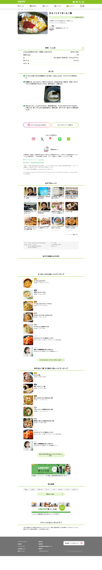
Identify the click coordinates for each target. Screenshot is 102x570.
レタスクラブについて (43, 551)
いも (31, 244)
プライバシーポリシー (22, 541)
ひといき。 (41, 160)
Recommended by (69, 234)
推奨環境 (41, 544)
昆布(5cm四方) (38, 246)
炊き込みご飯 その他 (42, 242)
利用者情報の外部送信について (45, 546)
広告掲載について (21, 548)
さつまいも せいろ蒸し (74, 172)
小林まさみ (58, 28)
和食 (55, 242)
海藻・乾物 (34, 246)
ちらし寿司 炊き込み (27, 173)
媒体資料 (41, 548)
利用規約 (20, 544)
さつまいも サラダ (33, 172)
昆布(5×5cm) (26, 55)
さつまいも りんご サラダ (41, 172)
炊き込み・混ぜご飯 (35, 242)
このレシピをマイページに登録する (65, 125)
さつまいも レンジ (66, 172)
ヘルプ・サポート (21, 546)
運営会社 (41, 541)
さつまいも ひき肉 (60, 172)
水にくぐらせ (58, 76)
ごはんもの (29, 242)
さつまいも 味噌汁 (27, 172)
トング (37, 106)
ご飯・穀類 (34, 247)
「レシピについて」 (42, 169)
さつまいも (26, 52)
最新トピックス (21, 551)
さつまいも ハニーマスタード (51, 172)
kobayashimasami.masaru (37, 162)
